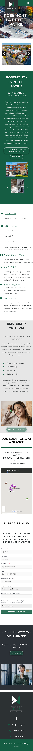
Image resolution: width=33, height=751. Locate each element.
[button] (16, 150)
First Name (4, 549)
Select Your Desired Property (9, 586)
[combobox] (16, 589)
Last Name (4, 556)
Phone (2, 571)
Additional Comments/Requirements (11, 593)
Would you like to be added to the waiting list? (13, 601)
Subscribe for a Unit (16, 611)
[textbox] (15, 589)
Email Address (5, 563)
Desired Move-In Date (7, 578)
